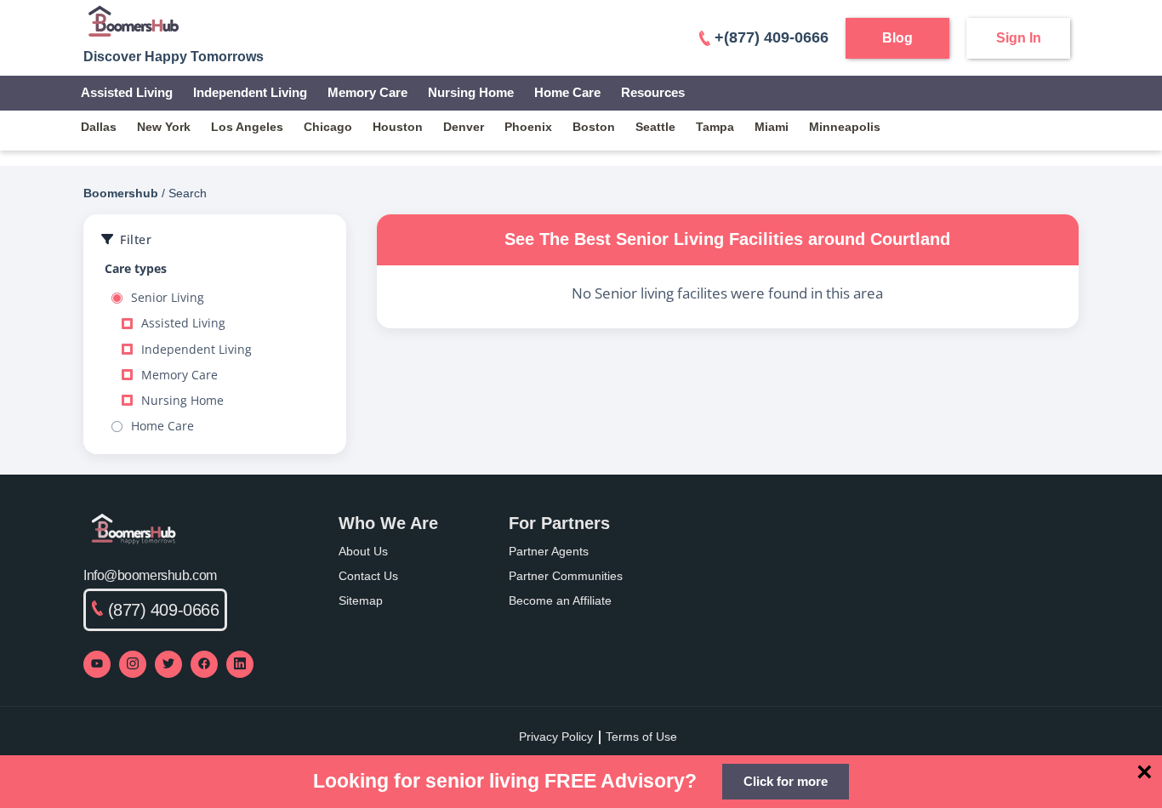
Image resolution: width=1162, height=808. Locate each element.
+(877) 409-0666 (772, 37)
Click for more (785, 781)
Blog (897, 38)
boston (593, 127)
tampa (715, 127)
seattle (655, 127)
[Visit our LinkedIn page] (239, 664)
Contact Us (368, 576)
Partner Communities (566, 576)
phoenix (528, 127)
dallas (99, 127)
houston (398, 127)
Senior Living (167, 298)
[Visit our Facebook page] (204, 664)
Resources (653, 92)
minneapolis (844, 127)
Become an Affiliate (560, 600)
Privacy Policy (556, 736)
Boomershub (120, 193)
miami (772, 127)
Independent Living (250, 92)
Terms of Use (641, 736)
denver (463, 127)
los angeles (247, 127)
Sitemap (361, 600)
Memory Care (367, 92)
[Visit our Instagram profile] (132, 664)
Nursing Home (471, 92)
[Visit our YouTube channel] (97, 664)
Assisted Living (127, 92)
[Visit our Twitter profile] (168, 664)
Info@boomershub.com (150, 575)
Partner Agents (549, 551)
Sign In (1018, 38)
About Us (363, 551)
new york (164, 127)
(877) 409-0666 (163, 609)
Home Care (567, 92)
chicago (328, 127)
